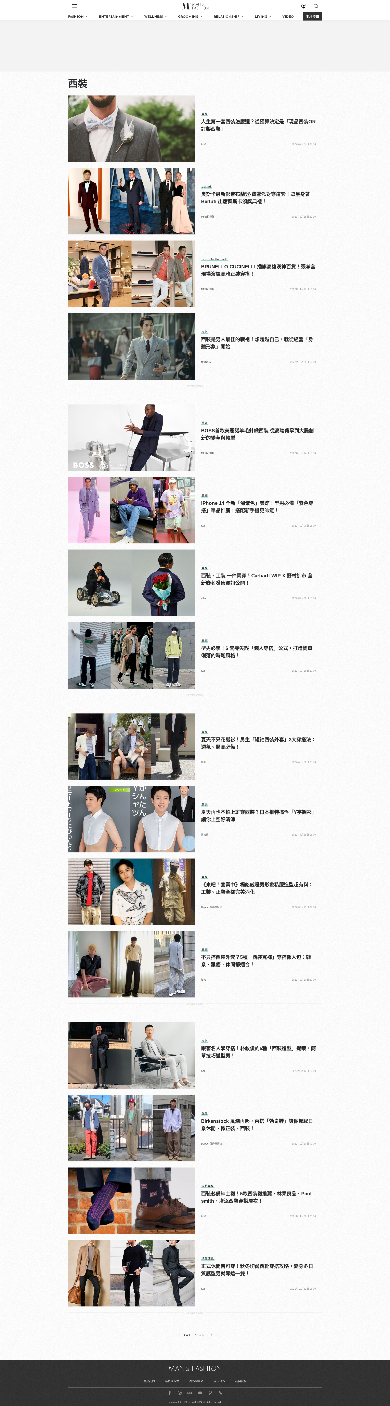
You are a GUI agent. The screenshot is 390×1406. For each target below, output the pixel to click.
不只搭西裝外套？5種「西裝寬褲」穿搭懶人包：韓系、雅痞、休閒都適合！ (256, 960)
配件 (205, 1113)
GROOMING (188, 16)
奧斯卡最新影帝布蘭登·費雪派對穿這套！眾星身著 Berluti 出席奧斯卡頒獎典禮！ (255, 197)
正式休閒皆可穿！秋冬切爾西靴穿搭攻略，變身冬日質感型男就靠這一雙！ (257, 1269)
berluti (206, 186)
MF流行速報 (207, 216)
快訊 (205, 423)
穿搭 (205, 114)
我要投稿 (241, 1381)
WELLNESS (153, 16)
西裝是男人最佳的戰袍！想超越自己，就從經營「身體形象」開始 (257, 343)
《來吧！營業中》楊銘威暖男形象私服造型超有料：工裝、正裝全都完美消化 (257, 888)
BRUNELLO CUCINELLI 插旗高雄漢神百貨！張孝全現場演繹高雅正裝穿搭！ (258, 270)
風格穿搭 (208, 1186)
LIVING (261, 16)
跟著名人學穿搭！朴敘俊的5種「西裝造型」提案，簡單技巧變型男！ (258, 1052)
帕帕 (203, 762)
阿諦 (203, 144)
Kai (203, 525)
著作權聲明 (196, 1381)
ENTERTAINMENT (114, 16)
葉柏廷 (204, 834)
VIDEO (288, 16)
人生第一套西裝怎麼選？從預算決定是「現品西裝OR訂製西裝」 (258, 125)
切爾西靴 (208, 1258)
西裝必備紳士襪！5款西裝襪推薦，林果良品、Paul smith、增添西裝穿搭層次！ (256, 1197)
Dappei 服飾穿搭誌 (211, 907)
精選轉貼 (206, 362)
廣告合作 (219, 1381)
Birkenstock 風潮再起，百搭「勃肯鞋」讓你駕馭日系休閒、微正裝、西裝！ (257, 1124)
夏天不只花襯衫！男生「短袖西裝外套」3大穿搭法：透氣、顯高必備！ (258, 743)
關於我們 (149, 1381)
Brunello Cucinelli (215, 259)
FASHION (76, 16)
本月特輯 (312, 16)
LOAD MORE (194, 1335)
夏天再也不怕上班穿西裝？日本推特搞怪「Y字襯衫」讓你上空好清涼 (257, 815)
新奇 (205, 804)
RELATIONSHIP (226, 16)
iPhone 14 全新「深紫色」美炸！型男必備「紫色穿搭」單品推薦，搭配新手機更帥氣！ (257, 506)
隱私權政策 (172, 1381)
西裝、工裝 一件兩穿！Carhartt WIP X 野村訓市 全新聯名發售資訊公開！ (257, 579)
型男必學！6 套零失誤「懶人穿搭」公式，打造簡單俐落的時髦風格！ (256, 651)
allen (204, 598)
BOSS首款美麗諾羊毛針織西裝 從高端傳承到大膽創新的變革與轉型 (257, 434)
